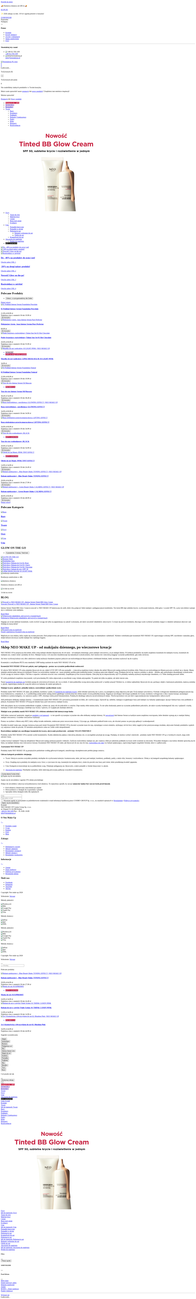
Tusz (3, 1067)
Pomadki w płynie (7, 1231)
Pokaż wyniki (6, 1261)
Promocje (4, 99)
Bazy (3, 1109)
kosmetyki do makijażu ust (15, 682)
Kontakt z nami (10, 826)
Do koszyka (6, 317)
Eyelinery (4, 1223)
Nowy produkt (16, 99)
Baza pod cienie (6, 1221)
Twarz (3, 1091)
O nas (7, 828)
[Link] (15, 247)
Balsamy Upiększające (9, 1115)
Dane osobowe (10, 870)
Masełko (4, 1065)
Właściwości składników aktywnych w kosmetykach (28, 618)
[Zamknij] (2, 24)
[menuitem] (100, 103)
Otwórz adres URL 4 (8, 288)
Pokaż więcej (5, 302)
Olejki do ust (5, 1243)
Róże (3, 1119)
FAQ (7, 41)
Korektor (4, 1056)
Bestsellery (5, 1089)
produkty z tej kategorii (40, 715)
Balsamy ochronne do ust (10, 1241)
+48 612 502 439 (11, 54)
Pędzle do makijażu (8, 1250)
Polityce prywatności (131, 801)
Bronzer (4, 1044)
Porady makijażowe (8, 632)
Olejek (4, 1039)
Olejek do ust (6, 1053)
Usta (2, 1095)
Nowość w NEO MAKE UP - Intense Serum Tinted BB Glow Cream (33, 604)
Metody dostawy (11, 853)
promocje (25, 91)
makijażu (18, 770)
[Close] (2, 1078)
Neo (3, 1063)
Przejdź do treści (7, 2)
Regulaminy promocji (13, 851)
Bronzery (4, 1121)
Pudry (3, 1117)
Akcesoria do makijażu (9, 1097)
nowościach (109, 715)
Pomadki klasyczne (8, 1229)
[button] (98, 20)
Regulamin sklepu (11, 874)
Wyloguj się (5, 1295)
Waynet (12, 896)
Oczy (3, 1093)
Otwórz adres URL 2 (8, 271)
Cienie (3, 1219)
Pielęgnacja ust (7, 1046)
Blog (7, 834)
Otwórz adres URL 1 (8, 262)
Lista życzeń (5, 1101)
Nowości (4, 604)
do (14, 770)
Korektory (4, 1111)
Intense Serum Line (8, 1051)
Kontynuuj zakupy (8, 1080)
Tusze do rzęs (6, 1215)
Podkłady (5, 1060)
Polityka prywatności (13, 872)
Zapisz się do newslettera (10, 803)
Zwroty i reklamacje (12, 37)
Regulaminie (118, 801)
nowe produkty (37, 91)
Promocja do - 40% (8, 1085)
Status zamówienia (12, 39)
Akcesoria (9, 770)
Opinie (7, 868)
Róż (3, 1048)
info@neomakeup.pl (12, 58)
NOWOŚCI (5, 1087)
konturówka (5, 1041)
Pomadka (5, 1058)
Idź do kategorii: (9, 1107)
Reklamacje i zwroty (12, 847)
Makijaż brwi (5, 1217)
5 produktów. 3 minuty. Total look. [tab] (17, 553)
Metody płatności (11, 849)
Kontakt (8, 33)
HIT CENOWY (7, 1099)
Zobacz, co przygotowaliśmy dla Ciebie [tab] (19, 298)
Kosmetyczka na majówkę (25, 632)
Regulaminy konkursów (14, 855)
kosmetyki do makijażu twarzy (66, 692)
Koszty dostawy (11, 35)
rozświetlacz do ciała (96, 743)
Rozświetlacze (6, 1123)
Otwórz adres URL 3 (8, 280)
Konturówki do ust (7, 1235)
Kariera (8, 830)
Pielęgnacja (5, 618)
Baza (3, 1070)
